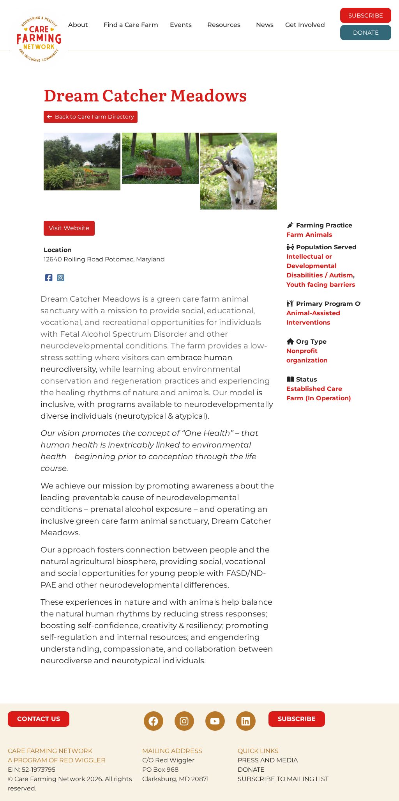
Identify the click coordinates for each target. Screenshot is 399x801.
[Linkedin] (246, 721)
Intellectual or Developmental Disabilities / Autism (319, 266)
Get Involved (305, 24)
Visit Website (69, 228)
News (265, 24)
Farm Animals (309, 234)
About (78, 24)
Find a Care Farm (131, 24)
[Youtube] (215, 721)
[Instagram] (61, 278)
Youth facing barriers (320, 284)
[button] (80, 25)
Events (181, 24)
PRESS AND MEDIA (268, 760)
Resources (223, 24)
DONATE (251, 769)
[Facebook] (49, 278)
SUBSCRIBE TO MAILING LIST (283, 779)
